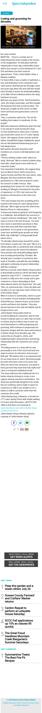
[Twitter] (20, 423)
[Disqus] (21, 462)
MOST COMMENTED (8, 649)
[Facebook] (14, 423)
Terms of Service (22, 703)
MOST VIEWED (6, 580)
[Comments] (27, 423)
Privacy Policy (34, 703)
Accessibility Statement (21, 705)
